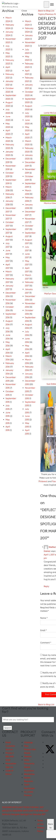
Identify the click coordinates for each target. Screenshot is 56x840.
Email (43, 630)
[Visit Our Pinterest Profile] (46, 767)
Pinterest (43, 481)
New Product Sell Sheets (30, 749)
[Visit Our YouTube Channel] (46, 757)
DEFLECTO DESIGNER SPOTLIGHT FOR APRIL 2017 (25, 810)
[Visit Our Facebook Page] (46, 742)
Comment (45, 642)
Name (43, 618)
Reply (46, 586)
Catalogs (28, 742)
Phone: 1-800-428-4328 (10, 756)
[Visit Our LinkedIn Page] (46, 760)
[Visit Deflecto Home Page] (13, 4)
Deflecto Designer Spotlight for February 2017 (23, 814)
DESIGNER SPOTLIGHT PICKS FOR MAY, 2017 (22, 807)
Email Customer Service (10, 746)
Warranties (29, 774)
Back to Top (50, 827)
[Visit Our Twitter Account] (50, 753)
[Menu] (51, 5)
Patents (28, 756)
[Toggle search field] (46, 4)
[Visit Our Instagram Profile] (46, 764)
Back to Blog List (46, 10)
